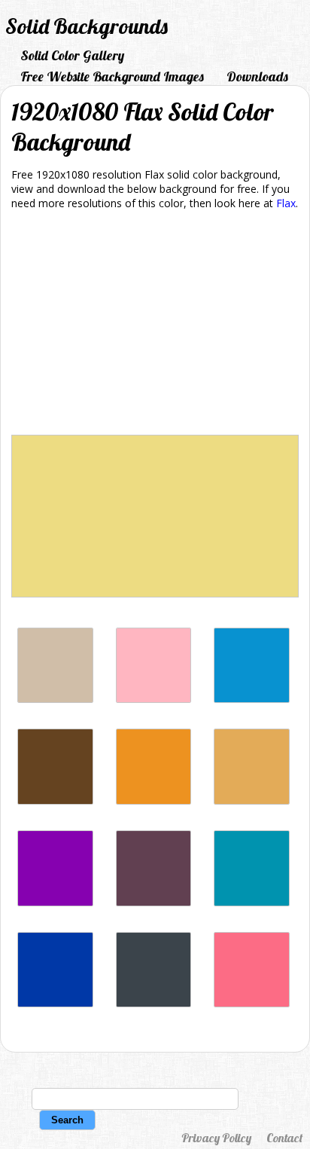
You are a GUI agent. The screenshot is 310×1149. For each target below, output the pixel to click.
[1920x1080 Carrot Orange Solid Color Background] (154, 800)
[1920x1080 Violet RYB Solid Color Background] (55, 902)
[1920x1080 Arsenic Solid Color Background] (154, 1003)
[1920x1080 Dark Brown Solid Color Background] (55, 800)
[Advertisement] (155, 325)
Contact (284, 1137)
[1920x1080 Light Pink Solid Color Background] (154, 699)
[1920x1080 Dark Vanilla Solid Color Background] (55, 699)
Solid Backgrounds (86, 26)
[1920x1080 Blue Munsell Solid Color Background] (252, 902)
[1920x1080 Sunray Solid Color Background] (252, 800)
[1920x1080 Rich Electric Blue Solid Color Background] (252, 699)
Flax (286, 203)
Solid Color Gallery (72, 55)
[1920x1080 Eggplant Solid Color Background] (154, 902)
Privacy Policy (216, 1137)
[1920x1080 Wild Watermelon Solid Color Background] (252, 1003)
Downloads (257, 76)
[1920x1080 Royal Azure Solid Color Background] (55, 1003)
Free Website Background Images (112, 76)
